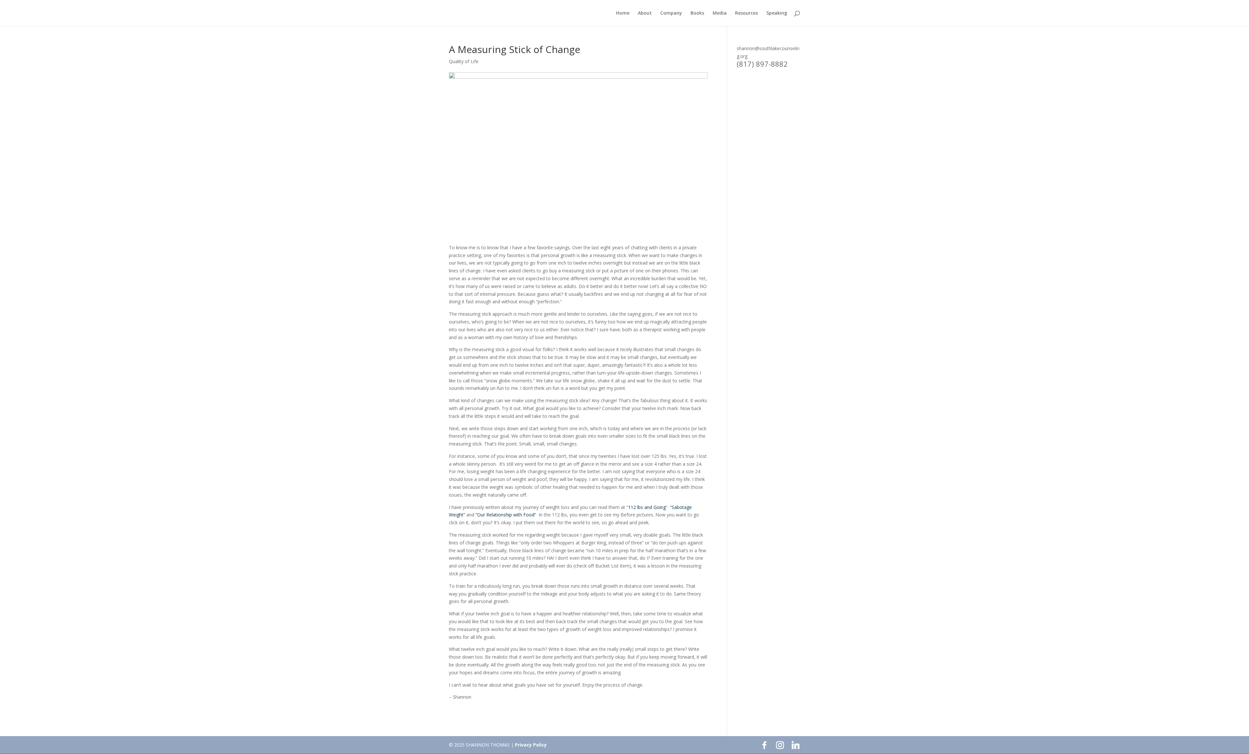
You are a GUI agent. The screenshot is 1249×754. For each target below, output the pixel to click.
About (645, 13)
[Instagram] (779, 745)
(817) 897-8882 (762, 64)
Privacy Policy (531, 745)
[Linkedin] (795, 745)
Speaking (776, 13)
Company (671, 13)
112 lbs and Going (647, 507)
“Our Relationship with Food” (506, 515)
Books (697, 13)
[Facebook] (764, 745)
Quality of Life (463, 61)
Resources (746, 13)
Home (622, 13)
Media (720, 13)
